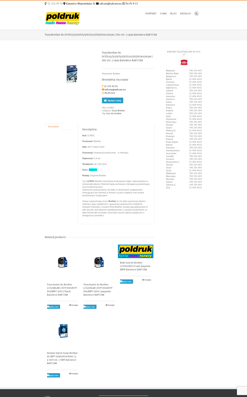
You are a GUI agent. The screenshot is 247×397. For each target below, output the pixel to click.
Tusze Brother (118, 110)
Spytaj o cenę (114, 100)
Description (53, 126)
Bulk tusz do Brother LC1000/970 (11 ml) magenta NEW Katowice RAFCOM (135, 266)
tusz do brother (113, 113)
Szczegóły (74, 305)
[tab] (53, 126)
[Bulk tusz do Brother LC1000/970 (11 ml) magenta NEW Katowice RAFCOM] (135, 251)
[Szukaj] (197, 13)
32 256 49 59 (55, 3)
